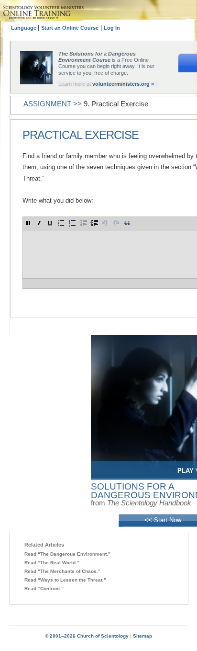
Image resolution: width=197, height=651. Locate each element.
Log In (112, 28)
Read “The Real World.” (51, 562)
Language (24, 28)
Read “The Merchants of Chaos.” (62, 571)
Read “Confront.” (44, 588)
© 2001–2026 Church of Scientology (87, 636)
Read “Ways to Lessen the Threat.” (65, 579)
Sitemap (142, 636)
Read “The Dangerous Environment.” (67, 554)
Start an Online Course (69, 28)
